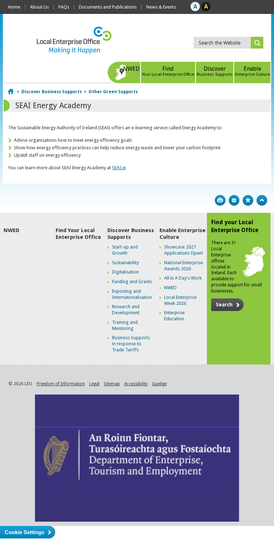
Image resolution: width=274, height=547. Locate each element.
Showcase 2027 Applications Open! (183, 250)
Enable (252, 71)
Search (224, 304)
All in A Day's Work (183, 278)
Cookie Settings (24, 532)
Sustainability (125, 262)
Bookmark (248, 200)
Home (14, 7)
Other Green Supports (113, 91)
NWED (131, 68)
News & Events (161, 7)
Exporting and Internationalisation (132, 294)
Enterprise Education (174, 315)
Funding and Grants (132, 281)
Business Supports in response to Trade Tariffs (131, 343)
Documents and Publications (108, 7)
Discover (215, 71)
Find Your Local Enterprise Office (78, 234)
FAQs (64, 7)
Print (220, 200)
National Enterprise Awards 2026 (183, 265)
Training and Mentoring (125, 325)
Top (262, 200)
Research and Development (125, 309)
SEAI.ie (119, 167)
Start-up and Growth (125, 250)
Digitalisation (125, 272)
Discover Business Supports (51, 91)
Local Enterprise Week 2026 (180, 300)
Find (168, 71)
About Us (39, 7)
